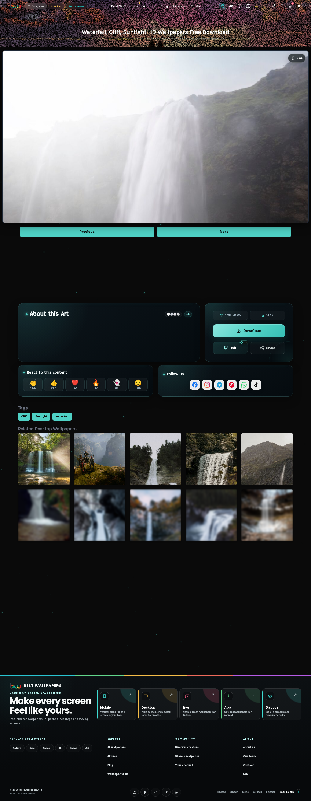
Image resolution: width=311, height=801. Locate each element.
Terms (245, 792)
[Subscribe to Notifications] (282, 6)
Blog (110, 765)
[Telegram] (219, 385)
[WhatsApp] (244, 385)
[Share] (273, 6)
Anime (46, 748)
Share (270, 348)
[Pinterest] (232, 385)
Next (224, 232)
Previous (87, 232)
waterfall (62, 416)
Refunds (257, 792)
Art (87, 748)
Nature (17, 748)
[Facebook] (195, 385)
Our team (249, 756)
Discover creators (187, 747)
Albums (112, 756)
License (221, 792)
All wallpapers (116, 747)
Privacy (234, 792)
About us (249, 747)
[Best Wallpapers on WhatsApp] (176, 792)
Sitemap (271, 792)
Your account (184, 765)
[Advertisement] (155, 270)
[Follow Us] (265, 6)
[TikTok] (256, 385)
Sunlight (41, 416)
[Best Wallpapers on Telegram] (166, 792)
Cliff (24, 416)
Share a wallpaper (187, 756)
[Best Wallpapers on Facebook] (144, 792)
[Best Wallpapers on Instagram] (134, 792)
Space (73, 748)
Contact (248, 765)
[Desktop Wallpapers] (239, 6)
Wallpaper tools (117, 774)
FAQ (245, 774)
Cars (32, 748)
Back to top (289, 792)
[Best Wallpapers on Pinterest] (155, 792)
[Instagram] (207, 385)
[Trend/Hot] (256, 6)
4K (60, 748)
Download (252, 331)
